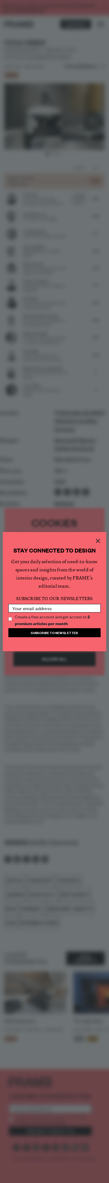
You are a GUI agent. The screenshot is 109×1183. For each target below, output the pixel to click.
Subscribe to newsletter (54, 632)
